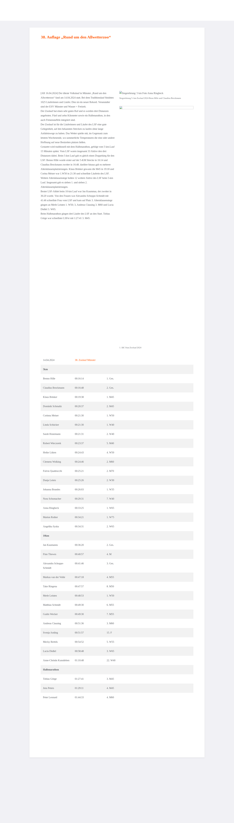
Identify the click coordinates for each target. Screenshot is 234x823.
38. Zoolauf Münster (85, 360)
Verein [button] (92, 10)
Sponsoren (196, 10)
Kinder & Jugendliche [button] (137, 10)
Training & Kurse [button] (111, 10)
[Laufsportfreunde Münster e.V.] (38, 10)
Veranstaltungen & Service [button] (170, 10)
